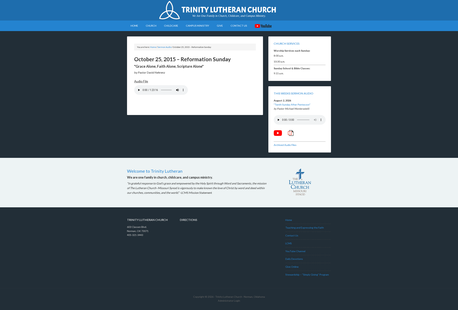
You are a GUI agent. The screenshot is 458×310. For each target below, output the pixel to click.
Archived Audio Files (285, 144)
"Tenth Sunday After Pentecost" (292, 104)
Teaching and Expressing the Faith (304, 227)
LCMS (288, 243)
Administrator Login (229, 300)
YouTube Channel (295, 251)
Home (288, 219)
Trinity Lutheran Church (229, 10)
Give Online (292, 266)
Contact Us (291, 235)
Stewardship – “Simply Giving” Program (307, 274)
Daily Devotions (294, 258)
